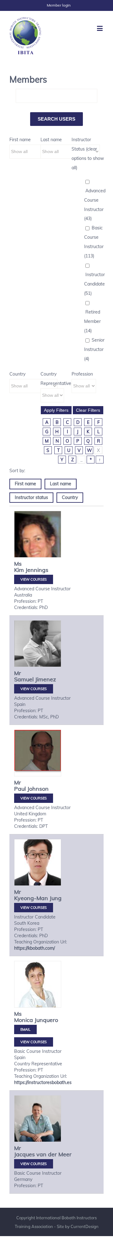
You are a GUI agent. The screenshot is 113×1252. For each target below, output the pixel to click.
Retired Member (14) (92, 321)
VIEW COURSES (33, 579)
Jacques (24, 1154)
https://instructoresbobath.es (43, 1082)
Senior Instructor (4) (94, 349)
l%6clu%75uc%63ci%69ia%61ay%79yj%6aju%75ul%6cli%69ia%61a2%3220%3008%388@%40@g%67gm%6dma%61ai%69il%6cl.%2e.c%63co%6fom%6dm (25, 1029)
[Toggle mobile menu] (100, 28)
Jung (56, 898)
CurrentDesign (85, 1226)
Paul (20, 788)
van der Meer (54, 1154)
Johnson (38, 788)
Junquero (46, 1020)
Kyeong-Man (31, 898)
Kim (19, 569)
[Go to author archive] (37, 544)
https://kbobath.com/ (34, 948)
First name (20, 139)
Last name (51, 139)
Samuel (24, 679)
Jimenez (45, 679)
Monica (23, 1020)
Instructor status (31, 497)
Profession (82, 374)
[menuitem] (59, 5)
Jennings (36, 569)
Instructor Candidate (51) (94, 284)
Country (17, 374)
